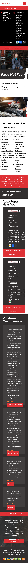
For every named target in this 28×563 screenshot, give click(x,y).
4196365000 (13, 227)
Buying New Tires (7, 151)
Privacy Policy (15, 554)
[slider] (10, 401)
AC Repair (4, 139)
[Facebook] (20, 42)
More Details (13, 254)
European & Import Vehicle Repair (19, 146)
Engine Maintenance (13, 395)
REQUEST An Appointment (14, 48)
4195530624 (13, 283)
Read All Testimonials (14, 514)
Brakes (3, 148)
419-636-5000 (7, 43)
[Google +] (17, 42)
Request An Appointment (14, 541)
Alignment (4, 142)
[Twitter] (24, 42)
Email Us (7, 195)
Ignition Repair (19, 155)
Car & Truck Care (6, 153)
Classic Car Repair (7, 155)
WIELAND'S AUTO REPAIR (9, 83)
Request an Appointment (14, 250)
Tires (16, 162)
